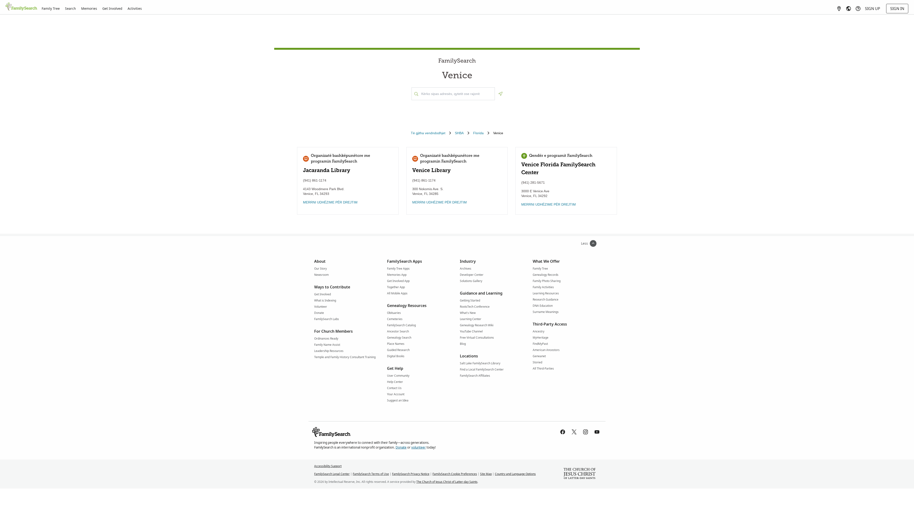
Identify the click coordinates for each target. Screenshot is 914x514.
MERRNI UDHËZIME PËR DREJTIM (330, 202)
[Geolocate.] (500, 94)
